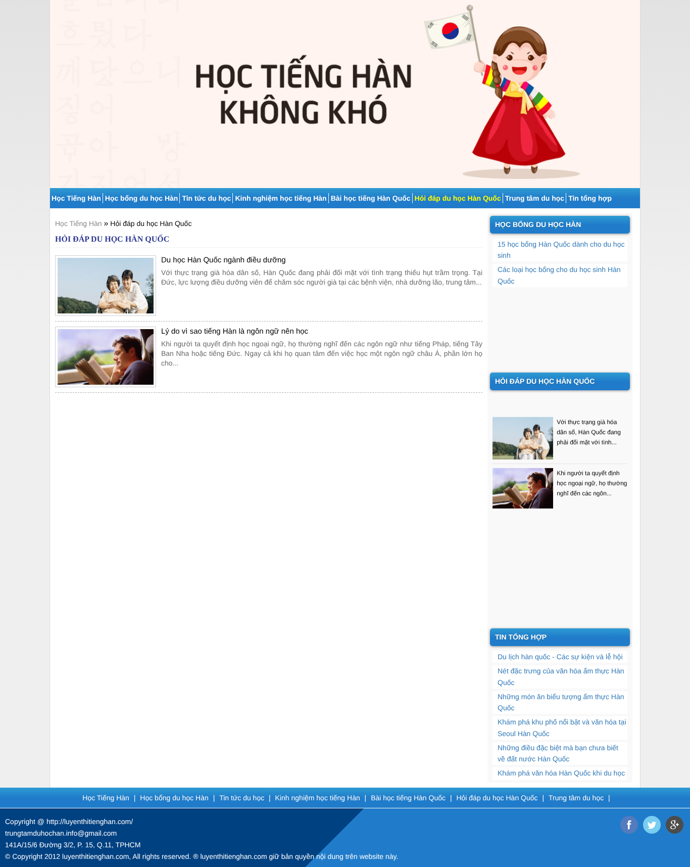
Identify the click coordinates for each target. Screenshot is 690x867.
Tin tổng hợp (590, 198)
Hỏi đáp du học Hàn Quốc (458, 198)
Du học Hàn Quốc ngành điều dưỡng (223, 260)
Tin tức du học (206, 198)
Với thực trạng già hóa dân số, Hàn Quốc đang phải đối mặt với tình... (589, 426)
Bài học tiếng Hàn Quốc (371, 198)
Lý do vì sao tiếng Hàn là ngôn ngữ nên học (234, 331)
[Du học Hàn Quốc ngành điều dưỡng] (106, 285)
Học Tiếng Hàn (76, 198)
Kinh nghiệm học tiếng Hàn (280, 198)
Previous (56, 90)
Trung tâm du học (534, 198)
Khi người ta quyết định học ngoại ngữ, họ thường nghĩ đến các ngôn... (592, 477)
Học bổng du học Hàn (141, 198)
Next (633, 90)
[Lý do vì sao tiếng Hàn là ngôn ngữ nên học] (106, 357)
